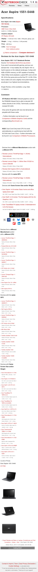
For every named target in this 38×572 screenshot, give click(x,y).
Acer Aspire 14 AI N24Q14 (8, 379)
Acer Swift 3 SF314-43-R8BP (9, 445)
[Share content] (4, 220)
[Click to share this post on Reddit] (28, 219)
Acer (18, 542)
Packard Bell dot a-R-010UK (8, 246)
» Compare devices (26, 52)
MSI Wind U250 (5, 329)
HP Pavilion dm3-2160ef (7, 323)
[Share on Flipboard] (14, 223)
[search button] (31, 2)
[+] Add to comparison (10, 53)
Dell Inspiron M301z (6, 309)
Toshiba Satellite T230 (7, 350)
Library (13, 542)
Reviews (12, 5)
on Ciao (3, 466)
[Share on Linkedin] (19, 223)
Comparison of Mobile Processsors (23, 136)
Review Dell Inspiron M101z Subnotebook (16, 169)
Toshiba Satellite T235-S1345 (9, 335)
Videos (27, 5)
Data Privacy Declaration (27, 564)
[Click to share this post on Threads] (13, 220)
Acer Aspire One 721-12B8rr (8, 282)
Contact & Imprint (7, 564)
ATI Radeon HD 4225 (7, 36)
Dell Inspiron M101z (6, 288)
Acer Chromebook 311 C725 (8, 372)
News (19, 5)
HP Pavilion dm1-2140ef (7, 268)
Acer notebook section (12, 49)
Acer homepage (11, 47)
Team (16, 564)
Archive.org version (24, 63)
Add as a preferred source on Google (21, 215)
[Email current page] (24, 223)
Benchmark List (17, 121)
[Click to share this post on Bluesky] (18, 220)
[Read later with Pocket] (33, 219)
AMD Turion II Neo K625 (8, 29)
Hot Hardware (11, 63)
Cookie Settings (14, 566)
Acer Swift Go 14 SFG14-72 (8, 409)
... (35, 5)
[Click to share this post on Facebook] (9, 220)
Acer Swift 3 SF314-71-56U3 (9, 423)
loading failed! (4, 548)
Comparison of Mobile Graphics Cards (14, 118)
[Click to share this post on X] (23, 219)
